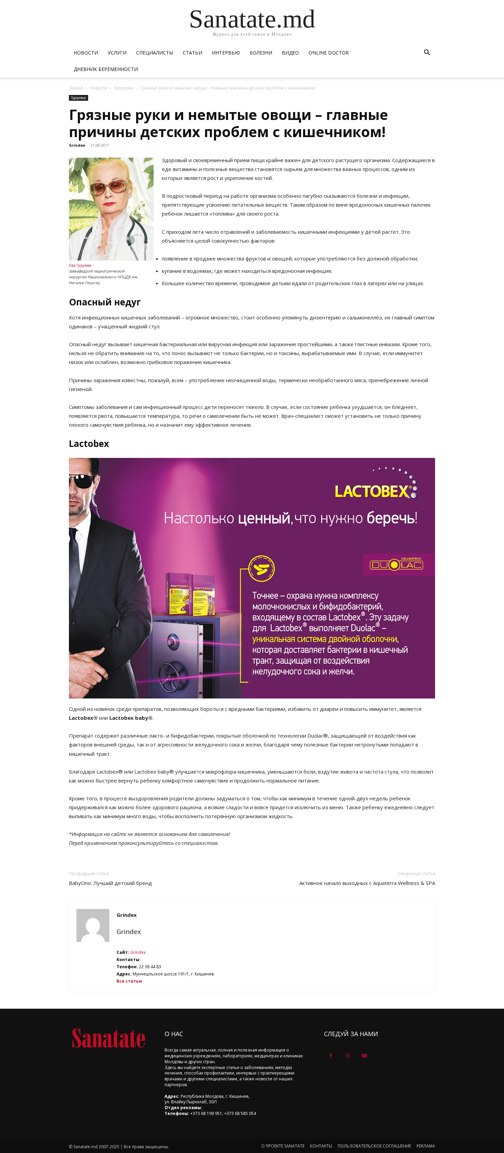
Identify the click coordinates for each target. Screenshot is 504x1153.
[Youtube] (364, 1056)
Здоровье (123, 88)
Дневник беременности (106, 69)
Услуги (117, 52)
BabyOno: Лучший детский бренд (110, 882)
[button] (427, 53)
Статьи (192, 52)
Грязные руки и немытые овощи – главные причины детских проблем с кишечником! (228, 123)
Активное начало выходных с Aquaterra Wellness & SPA (367, 882)
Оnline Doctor (329, 52)
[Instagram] (347, 1056)
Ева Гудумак (80, 265)
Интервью (226, 52)
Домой (76, 88)
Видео (290, 52)
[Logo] (108, 1038)
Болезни (261, 52)
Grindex (77, 145)
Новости (86, 52)
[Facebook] (330, 1056)
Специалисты (154, 52)
